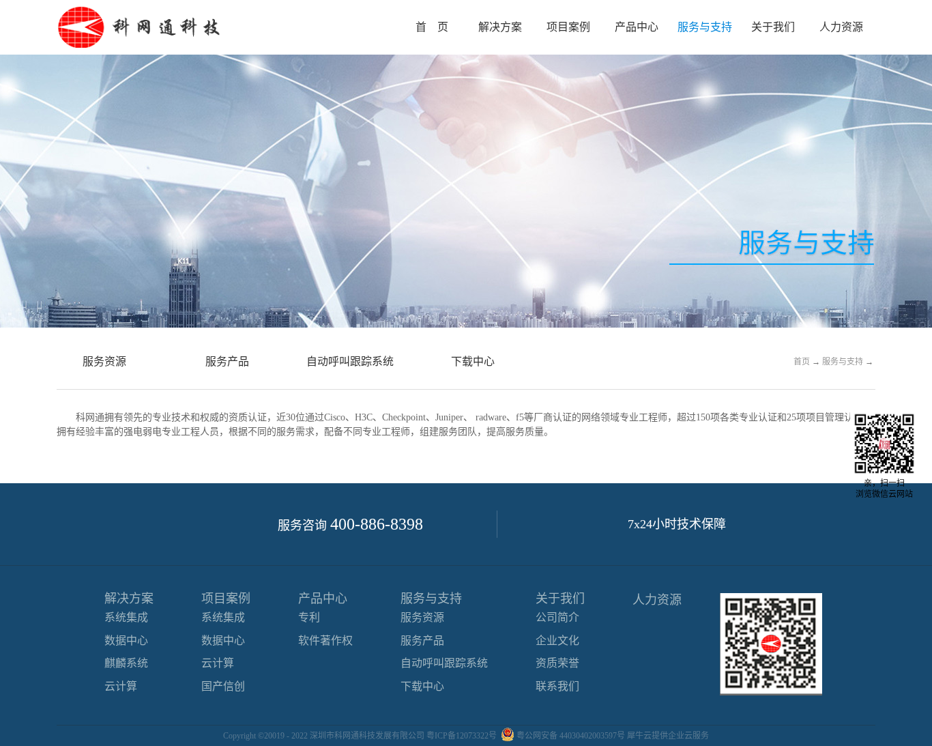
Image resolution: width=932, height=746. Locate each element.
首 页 (432, 27)
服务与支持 (842, 362)
